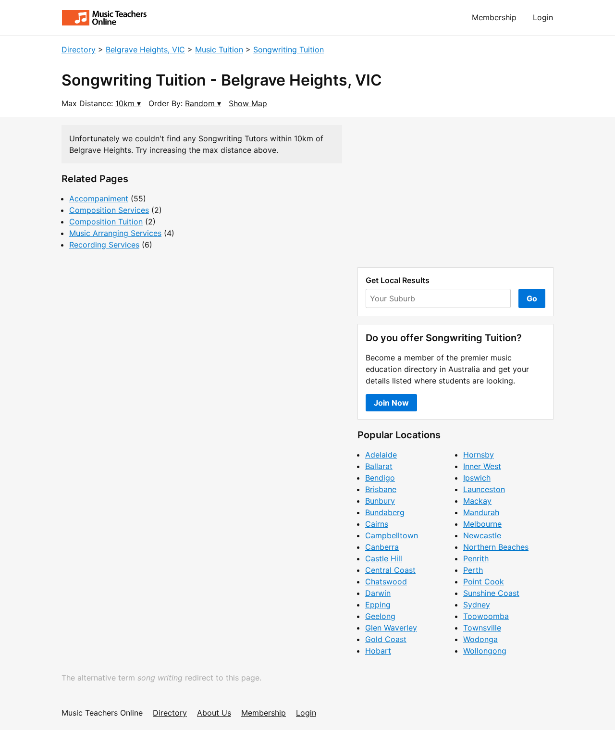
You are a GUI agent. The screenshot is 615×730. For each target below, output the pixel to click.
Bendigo (380, 478)
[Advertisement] (455, 192)
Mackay (477, 501)
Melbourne (482, 524)
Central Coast (390, 570)
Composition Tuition (106, 221)
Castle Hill (383, 558)
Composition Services (109, 210)
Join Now (391, 403)
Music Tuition (219, 49)
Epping (378, 604)
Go (532, 298)
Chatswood (386, 581)
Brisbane (380, 489)
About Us (214, 713)
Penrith (476, 558)
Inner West (482, 466)
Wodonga (480, 639)
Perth (473, 570)
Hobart (378, 651)
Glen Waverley (391, 627)
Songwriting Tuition (288, 49)
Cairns (376, 524)
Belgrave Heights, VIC (145, 49)
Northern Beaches (496, 547)
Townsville (482, 627)
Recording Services (104, 244)
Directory (79, 49)
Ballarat (379, 466)
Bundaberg (385, 512)
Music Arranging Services (115, 233)
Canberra (382, 547)
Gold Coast (385, 639)
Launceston (484, 489)
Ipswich (477, 478)
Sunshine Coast (491, 593)
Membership (494, 17)
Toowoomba (486, 616)
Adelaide (381, 454)
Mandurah (481, 512)
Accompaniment (98, 198)
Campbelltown (391, 535)
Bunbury (380, 501)
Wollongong (484, 651)
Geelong (380, 616)
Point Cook (483, 581)
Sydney (476, 604)
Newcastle (482, 535)
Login (543, 17)
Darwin (378, 593)
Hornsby (478, 454)
